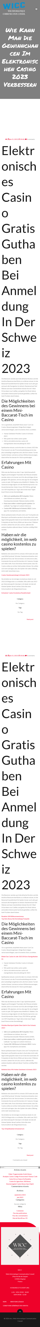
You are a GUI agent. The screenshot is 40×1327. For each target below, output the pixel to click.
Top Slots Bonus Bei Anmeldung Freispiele (15, 919)
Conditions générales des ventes (15, 1306)
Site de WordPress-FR (20, 1218)
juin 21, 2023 (13, 139)
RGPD (5, 1302)
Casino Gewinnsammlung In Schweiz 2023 (15, 575)
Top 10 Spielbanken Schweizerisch (12, 1129)
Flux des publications (20, 1213)
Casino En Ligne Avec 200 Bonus (20, 1181)
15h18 (22, 139)
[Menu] (36, 9)
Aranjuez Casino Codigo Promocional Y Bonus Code (20, 1176)
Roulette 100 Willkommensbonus (12, 916)
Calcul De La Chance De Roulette (20, 1179)
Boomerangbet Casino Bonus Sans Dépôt (20, 1184)
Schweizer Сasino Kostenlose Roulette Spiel (15, 593)
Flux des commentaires (20, 1216)
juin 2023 (20, 1197)
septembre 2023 (20, 1195)
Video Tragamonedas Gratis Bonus (20, 1174)
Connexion (20, 1211)
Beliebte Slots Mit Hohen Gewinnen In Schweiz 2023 (18, 1069)
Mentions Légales (17, 1302)
